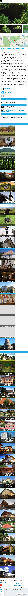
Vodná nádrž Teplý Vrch (8, 157)
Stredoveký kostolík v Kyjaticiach (8, 202)
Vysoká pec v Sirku (8, 348)
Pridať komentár (7, 92)
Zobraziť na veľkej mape (23, 35)
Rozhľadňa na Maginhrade (8, 236)
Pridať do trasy (7, 96)
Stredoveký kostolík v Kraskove (8, 191)
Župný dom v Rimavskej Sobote (8, 292)
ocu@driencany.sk (10, 109)
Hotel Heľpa (8, 518)
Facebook (4, 582)
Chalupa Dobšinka (8, 530)
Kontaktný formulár (18, 583)
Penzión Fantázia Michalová (8, 418)
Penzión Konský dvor (8, 406)
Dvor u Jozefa (8, 384)
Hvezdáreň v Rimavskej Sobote (8, 326)
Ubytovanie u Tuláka (8, 495)
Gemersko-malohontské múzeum (8, 303)
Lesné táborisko (8, 373)
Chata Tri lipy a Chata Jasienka (8, 394)
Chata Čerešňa (8, 553)
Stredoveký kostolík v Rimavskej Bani (8, 281)
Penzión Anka (8, 484)
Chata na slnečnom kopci (8, 541)
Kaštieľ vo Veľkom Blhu (8, 180)
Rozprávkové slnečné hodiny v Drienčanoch (8, 135)
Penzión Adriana (8, 473)
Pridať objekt (2, 589)
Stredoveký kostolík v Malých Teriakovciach (8, 258)
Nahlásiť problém (17, 585)
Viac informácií (15, 591)
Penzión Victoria (8, 563)
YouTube (4, 585)
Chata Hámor (8, 362)
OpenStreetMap (21, 45)
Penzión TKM (8, 452)
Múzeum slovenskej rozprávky (8, 146)
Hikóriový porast (8, 168)
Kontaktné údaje (17, 582)
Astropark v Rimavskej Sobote (8, 337)
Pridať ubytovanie (3, 591)
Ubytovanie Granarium (8, 575)
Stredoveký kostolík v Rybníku (8, 247)
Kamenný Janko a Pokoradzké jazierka (8, 213)
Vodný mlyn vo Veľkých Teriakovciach (8, 270)
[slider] (4, 50)
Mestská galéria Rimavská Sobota (8, 315)
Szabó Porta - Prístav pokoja (8, 429)
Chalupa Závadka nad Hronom (8, 508)
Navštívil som (7, 88)
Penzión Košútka (8, 463)
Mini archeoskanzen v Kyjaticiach (8, 225)
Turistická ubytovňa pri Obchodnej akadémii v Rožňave (8, 438)
